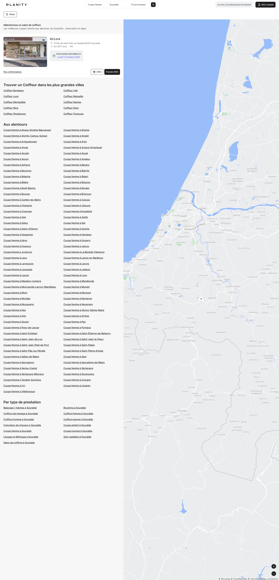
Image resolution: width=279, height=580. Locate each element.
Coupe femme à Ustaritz (77, 385)
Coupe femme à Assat (76, 153)
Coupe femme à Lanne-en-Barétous (83, 257)
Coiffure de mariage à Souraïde (20, 413)
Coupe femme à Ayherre (16, 164)
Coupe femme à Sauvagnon (18, 362)
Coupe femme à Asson (16, 159)
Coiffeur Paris (71, 107)
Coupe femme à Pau (75, 321)
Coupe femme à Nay (14, 310)
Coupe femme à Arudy (15, 147)
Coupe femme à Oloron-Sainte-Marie (84, 310)
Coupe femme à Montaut (77, 292)
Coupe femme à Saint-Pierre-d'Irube (83, 350)
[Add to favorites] (43, 40)
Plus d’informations (12, 72)
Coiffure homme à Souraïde (18, 419)
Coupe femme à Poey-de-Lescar (21, 327)
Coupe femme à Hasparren (18, 234)
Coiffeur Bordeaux (13, 90)
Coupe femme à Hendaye (77, 234)
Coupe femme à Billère (15, 182)
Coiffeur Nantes (72, 102)
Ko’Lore (55, 39)
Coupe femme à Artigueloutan (20, 141)
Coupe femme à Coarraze (17, 211)
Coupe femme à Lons (75, 275)
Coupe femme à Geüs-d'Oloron (20, 228)
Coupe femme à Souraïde (17, 431)
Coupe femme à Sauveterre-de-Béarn (84, 362)
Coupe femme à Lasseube (17, 269)
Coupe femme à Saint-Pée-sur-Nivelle (24, 350)
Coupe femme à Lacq (15, 257)
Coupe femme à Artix (75, 141)
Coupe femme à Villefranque (19, 391)
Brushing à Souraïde (75, 407)
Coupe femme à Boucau (16, 193)
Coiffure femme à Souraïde (78, 413)
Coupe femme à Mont (15, 292)
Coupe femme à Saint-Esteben (20, 333)
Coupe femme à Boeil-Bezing (19, 188)
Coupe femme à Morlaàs (16, 298)
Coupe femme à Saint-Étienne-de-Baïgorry (87, 333)
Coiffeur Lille (71, 90)
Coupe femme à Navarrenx (78, 304)
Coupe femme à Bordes (76, 188)
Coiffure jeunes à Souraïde (78, 419)
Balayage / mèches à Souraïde (20, 407)
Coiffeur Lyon (11, 96)
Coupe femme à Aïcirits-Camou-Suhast (25, 135)
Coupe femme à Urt (14, 385)
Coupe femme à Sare (75, 356)
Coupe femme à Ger (74, 223)
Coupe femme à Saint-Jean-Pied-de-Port (26, 345)
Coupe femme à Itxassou (17, 246)
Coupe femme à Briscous (77, 193)
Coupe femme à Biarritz (76, 170)
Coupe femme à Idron (15, 240)
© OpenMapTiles (239, 579)
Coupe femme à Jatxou (76, 246)
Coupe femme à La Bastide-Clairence (84, 252)
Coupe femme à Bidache (16, 176)
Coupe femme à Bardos (76, 164)
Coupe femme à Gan (14, 217)
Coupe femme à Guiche (76, 228)
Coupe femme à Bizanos (77, 182)
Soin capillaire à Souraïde (77, 436)
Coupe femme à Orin (14, 315)
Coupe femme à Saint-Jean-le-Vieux (84, 339)
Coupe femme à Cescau (77, 199)
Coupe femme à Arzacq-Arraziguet (83, 147)
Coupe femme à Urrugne (77, 379)
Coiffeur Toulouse (74, 113)
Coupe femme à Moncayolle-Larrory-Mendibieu (29, 286)
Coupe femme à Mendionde (79, 281)
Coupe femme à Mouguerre (18, 304)
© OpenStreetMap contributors (263, 579)
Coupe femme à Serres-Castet (20, 368)
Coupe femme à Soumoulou (79, 374)
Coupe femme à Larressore (18, 263)
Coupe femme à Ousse (16, 321)
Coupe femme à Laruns (76, 263)
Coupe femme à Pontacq (77, 327)
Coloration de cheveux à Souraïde (22, 425)
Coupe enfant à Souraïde (77, 425)
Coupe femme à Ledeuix (77, 269)
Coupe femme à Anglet (76, 135)
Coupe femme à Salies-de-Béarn (21, 356)
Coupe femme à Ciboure (77, 205)
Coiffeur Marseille (73, 96)
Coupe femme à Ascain (16, 153)
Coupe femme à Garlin (76, 217)
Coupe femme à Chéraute (17, 205)
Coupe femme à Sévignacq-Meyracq (23, 374)
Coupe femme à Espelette (78, 211)
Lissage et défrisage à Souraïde (20, 436)
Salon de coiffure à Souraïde (19, 442)
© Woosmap (224, 579)
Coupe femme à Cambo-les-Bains (22, 199)
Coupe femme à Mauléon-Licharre (22, 281)
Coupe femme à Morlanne (78, 298)
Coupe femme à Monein (77, 286)
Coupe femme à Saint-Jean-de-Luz (22, 339)
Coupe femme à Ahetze (76, 130)
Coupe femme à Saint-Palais (79, 345)
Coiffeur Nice (10, 107)
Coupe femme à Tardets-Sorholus (22, 379)
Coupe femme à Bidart (76, 176)
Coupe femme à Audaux (77, 159)
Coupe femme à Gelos (15, 223)
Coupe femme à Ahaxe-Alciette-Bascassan (27, 130)
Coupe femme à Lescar (16, 275)
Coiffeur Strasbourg (14, 113)
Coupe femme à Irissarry (77, 240)
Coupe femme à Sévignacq (78, 368)
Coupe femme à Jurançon (17, 252)
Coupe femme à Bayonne (17, 170)
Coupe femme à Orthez (76, 315)
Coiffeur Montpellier (14, 102)
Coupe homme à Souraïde (78, 431)
